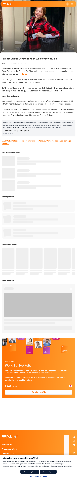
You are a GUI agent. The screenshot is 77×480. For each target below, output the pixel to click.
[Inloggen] (67, 4)
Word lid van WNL (39, 392)
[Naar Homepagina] (8, 4)
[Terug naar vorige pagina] (4, 49)
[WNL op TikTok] (74, 452)
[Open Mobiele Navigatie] (72, 4)
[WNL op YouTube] (74, 448)
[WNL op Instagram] (74, 436)
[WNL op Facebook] (74, 444)
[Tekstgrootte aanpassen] (68, 49)
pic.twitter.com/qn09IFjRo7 (54, 127)
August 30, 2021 (8, 133)
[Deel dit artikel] (73, 49)
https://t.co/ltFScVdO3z (37, 127)
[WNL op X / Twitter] (74, 440)
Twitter (25, 74)
